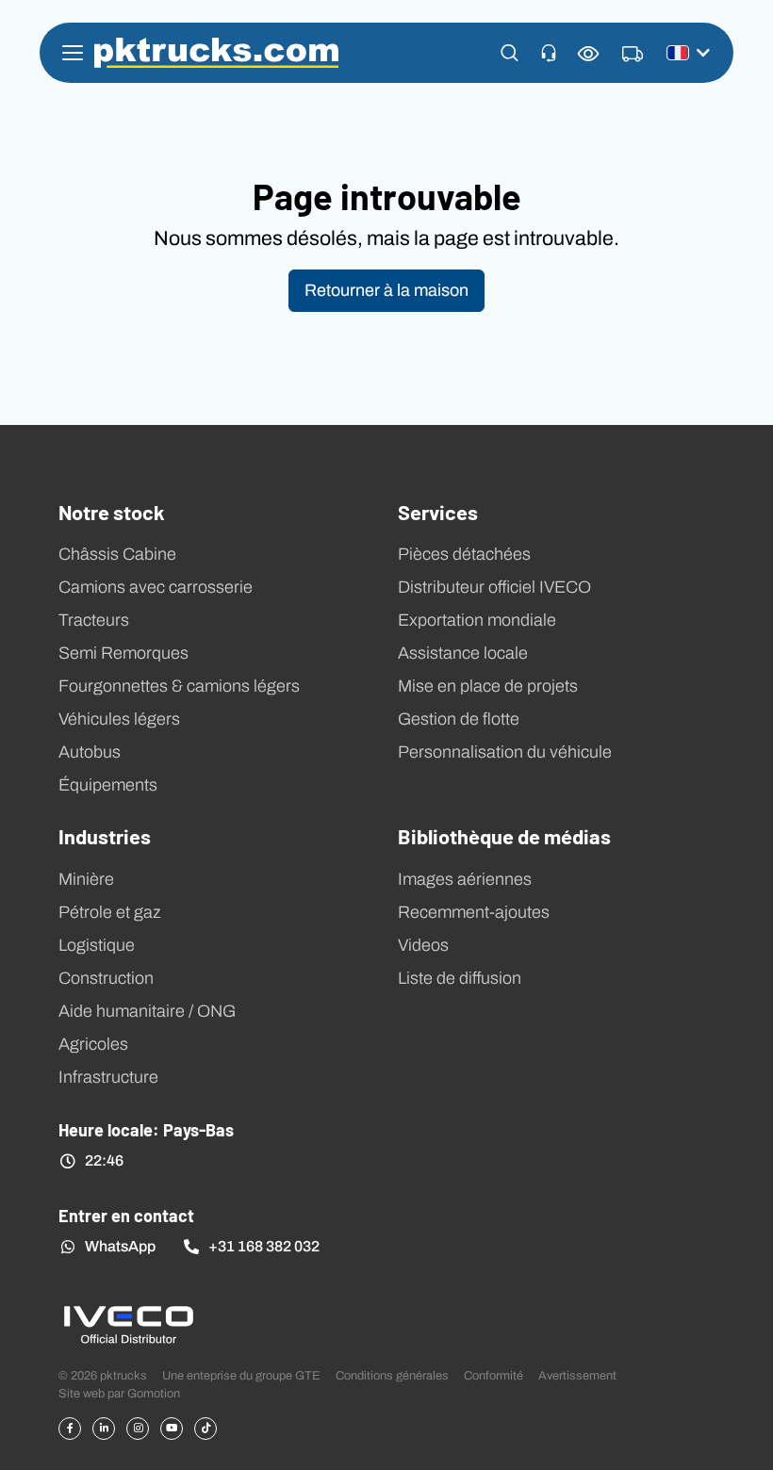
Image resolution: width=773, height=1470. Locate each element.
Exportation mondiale (477, 620)
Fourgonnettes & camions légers (179, 686)
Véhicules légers (119, 719)
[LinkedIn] (103, 1428)
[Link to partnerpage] (128, 1323)
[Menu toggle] (72, 52)
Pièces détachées (464, 554)
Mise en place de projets (488, 686)
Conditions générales (392, 1375)
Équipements (107, 785)
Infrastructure (108, 1077)
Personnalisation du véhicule (505, 752)
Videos (423, 945)
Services (438, 511)
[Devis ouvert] (632, 54)
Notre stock (111, 511)
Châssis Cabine (117, 554)
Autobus (89, 752)
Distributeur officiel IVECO (494, 587)
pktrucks (216, 53)
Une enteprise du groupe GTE (241, 1375)
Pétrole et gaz (109, 912)
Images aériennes (465, 879)
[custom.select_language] (688, 53)
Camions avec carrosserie (155, 587)
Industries (104, 835)
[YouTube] (171, 1428)
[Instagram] (137, 1428)
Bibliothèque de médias (504, 835)
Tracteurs (93, 620)
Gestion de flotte (458, 719)
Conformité (493, 1375)
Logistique (96, 945)
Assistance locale (463, 653)
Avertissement (577, 1375)
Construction (106, 978)
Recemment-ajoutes (474, 912)
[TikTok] (205, 1428)
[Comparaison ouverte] (589, 53)
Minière (86, 879)
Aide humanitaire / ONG (147, 1011)
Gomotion (153, 1393)
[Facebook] (69, 1428)
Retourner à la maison (386, 290)
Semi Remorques (123, 653)
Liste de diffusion (459, 978)
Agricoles (93, 1044)
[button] (509, 52)
